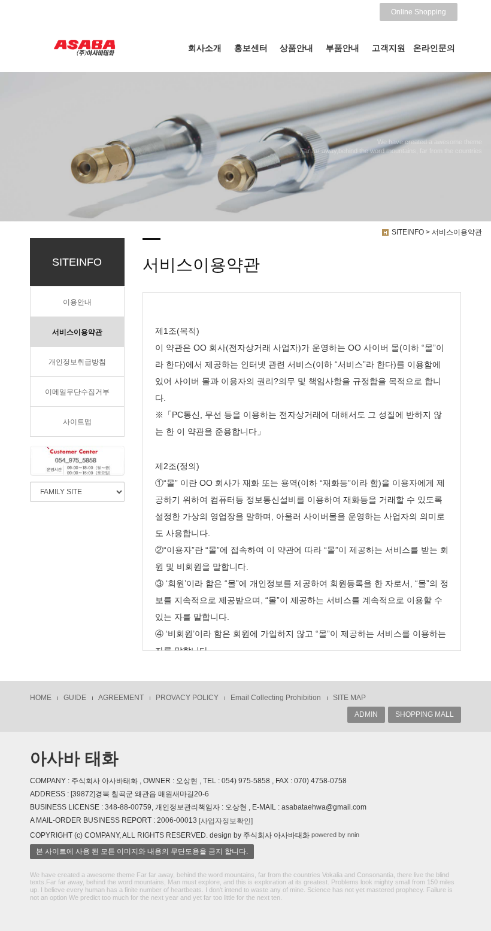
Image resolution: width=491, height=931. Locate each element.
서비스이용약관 (77, 332)
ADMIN (366, 714)
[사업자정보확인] (226, 821)
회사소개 (205, 48)
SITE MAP (349, 697)
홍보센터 (251, 48)
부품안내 (342, 48)
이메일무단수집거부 (77, 392)
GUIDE (74, 697)
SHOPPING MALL (424, 714)
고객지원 (388, 48)
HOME (40, 697)
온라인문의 (434, 48)
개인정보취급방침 (77, 362)
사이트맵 (77, 422)
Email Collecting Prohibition (276, 697)
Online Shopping (418, 12)
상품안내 (296, 48)
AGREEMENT (121, 697)
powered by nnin (335, 834)
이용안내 (77, 302)
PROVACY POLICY (187, 697)
